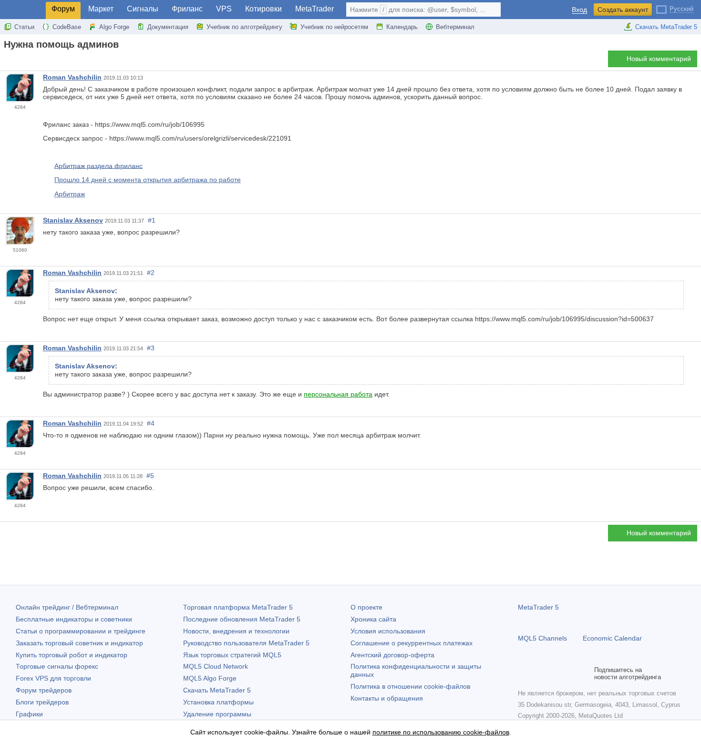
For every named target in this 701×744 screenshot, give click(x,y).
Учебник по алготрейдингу (244, 27)
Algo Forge (114, 27)
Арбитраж (69, 194)
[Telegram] (539, 673)
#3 (151, 348)
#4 (151, 423)
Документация (167, 27)
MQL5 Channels (542, 638)
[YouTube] (569, 673)
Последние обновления (241, 619)
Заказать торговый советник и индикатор (79, 643)
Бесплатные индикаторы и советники (74, 619)
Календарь (402, 27)
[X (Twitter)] (554, 673)
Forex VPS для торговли (53, 678)
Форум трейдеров (44, 690)
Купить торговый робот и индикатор (71, 655)
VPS (224, 9)
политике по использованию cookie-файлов (440, 732)
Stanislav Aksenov (73, 220)
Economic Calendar (612, 638)
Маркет (100, 9)
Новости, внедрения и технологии (236, 631)
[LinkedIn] (584, 673)
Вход (579, 9)
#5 (150, 475)
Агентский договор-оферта (392, 655)
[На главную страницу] (7, 61)
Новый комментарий (659, 58)
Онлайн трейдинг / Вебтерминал (67, 607)
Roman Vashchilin (72, 77)
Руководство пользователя (246, 643)
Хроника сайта (373, 619)
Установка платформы (218, 702)
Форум (63, 9)
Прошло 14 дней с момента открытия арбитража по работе (147, 179)
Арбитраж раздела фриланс (98, 165)
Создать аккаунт (623, 9)
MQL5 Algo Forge (210, 678)
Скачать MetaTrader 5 (666, 27)
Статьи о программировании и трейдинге (80, 631)
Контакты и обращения (386, 698)
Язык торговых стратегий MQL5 (232, 655)
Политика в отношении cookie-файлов (410, 686)
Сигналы (142, 9)
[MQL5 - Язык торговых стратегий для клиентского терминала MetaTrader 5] (23, 9)
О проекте (366, 607)
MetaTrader (314, 9)
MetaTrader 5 (538, 607)
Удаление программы (217, 714)
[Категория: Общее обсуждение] (18, 61)
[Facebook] (523, 673)
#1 (151, 220)
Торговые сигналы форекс (57, 666)
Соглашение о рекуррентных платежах (411, 643)
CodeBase (66, 27)
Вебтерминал (455, 27)
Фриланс (187, 9)
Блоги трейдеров (42, 702)
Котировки (263, 9)
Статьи (24, 27)
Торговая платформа (238, 607)
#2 (151, 272)
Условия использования (387, 631)
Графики (29, 714)
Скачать (217, 690)
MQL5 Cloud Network (215, 666)
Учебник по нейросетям (334, 27)
